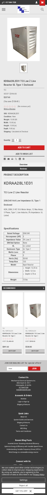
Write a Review (9, 109)
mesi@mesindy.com (23, 390)
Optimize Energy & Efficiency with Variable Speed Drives (23, 446)
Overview (23, 164)
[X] (16, 159)
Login (20, 402)
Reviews (23, 169)
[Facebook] (5, 159)
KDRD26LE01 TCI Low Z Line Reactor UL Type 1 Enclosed (34, 335)
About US (23, 417)
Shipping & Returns (23, 404)
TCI (4, 328)
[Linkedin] (20, 159)
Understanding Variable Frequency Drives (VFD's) (24, 449)
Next (44, 288)
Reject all (23, 485)
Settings (23, 480)
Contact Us (23, 425)
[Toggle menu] (3, 9)
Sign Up (26, 402)
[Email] (9, 159)
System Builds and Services (23, 420)
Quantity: (7, 140)
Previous (40, 288)
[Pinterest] (24, 159)
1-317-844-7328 (10, 2)
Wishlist (23, 399)
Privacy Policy (38, 474)
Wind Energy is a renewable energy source (23, 452)
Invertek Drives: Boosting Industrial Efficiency (23, 443)
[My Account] (36, 2)
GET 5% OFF (22, 491)
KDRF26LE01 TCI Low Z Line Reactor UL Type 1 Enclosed (12, 335)
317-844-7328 (23, 387)
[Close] (31, 491)
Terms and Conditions (23, 431)
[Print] (12, 159)
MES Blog (23, 428)
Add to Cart (12, 351)
